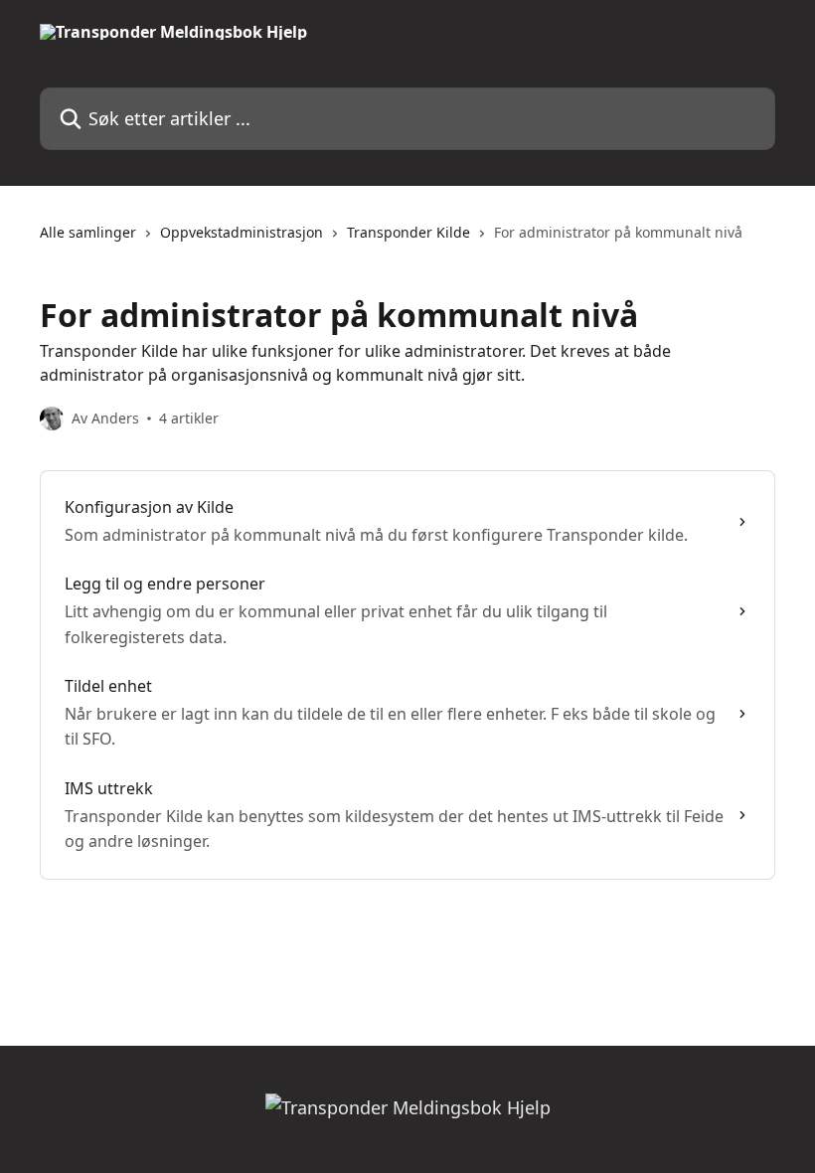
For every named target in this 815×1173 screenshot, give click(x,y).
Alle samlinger (88, 232)
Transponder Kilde (408, 232)
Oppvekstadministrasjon (241, 232)
